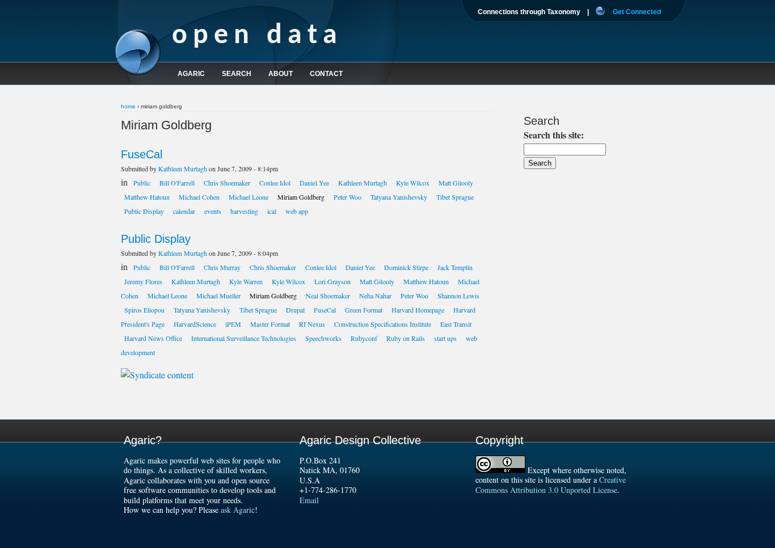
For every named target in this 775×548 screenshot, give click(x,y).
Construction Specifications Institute (382, 323)
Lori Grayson (332, 281)
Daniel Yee (314, 182)
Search (236, 74)
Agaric (191, 74)
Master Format (270, 323)
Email (309, 500)
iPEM (233, 323)
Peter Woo (347, 196)
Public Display (144, 211)
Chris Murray (222, 267)
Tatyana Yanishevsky (398, 196)
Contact (326, 74)
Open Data (257, 36)
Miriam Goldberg (301, 196)
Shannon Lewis (458, 295)
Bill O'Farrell (177, 182)
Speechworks (323, 338)
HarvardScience (195, 323)
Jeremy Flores (143, 281)
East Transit (455, 323)
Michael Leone (248, 196)
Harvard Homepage (417, 309)
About (280, 74)
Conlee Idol (274, 182)
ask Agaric (238, 509)
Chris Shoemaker (227, 182)
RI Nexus (312, 323)
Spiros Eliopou (144, 309)
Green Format (363, 309)
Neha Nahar (375, 295)
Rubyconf (364, 338)
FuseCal (141, 154)
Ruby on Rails (405, 338)
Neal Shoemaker (328, 295)
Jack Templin (455, 267)
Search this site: (554, 134)
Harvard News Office (153, 338)
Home (128, 106)
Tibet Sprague (455, 196)
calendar (184, 211)
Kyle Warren (246, 281)
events (212, 211)
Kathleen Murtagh (182, 168)
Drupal (295, 309)
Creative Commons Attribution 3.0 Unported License (550, 484)
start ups (445, 338)
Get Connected (637, 12)
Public (141, 182)
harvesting (244, 211)
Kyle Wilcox (412, 182)
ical (271, 211)
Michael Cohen (199, 196)
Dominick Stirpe (406, 267)
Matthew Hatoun (147, 196)
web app (296, 211)
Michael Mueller (218, 295)
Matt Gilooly (456, 182)
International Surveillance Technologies (243, 338)
